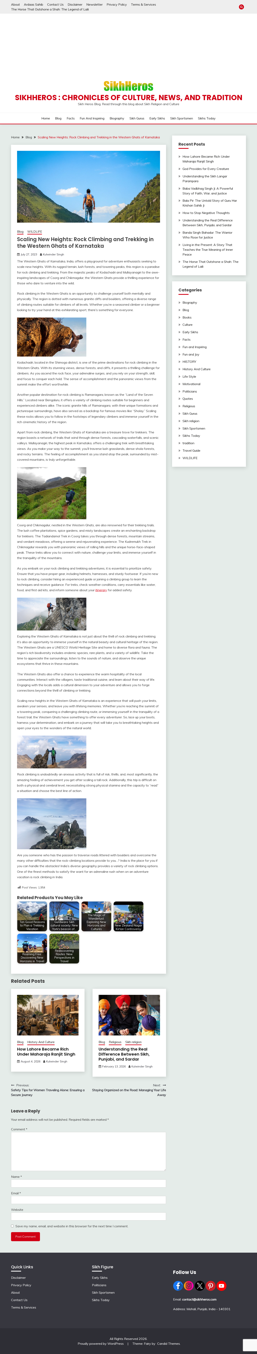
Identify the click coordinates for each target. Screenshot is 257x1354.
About (15, 4)
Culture (188, 325)
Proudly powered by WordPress (101, 1344)
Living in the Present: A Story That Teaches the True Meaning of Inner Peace (208, 249)
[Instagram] (189, 1290)
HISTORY (189, 362)
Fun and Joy (191, 354)
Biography (117, 118)
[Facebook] (178, 1290)
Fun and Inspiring (92, 118)
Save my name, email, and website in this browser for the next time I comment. (71, 1226)
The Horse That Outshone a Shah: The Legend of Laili (50, 9)
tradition (188, 443)
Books (187, 317)
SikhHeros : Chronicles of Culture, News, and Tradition (128, 97)
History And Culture (41, 1042)
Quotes (188, 399)
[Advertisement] (128, 44)
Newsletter (94, 4)
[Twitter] (200, 1290)
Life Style (189, 376)
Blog (58, 118)
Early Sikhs (157, 118)
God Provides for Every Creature (206, 169)
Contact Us (55, 4)
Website (17, 1210)
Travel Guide (191, 450)
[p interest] (211, 1290)
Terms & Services (143, 4)
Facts (71, 118)
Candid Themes (168, 1344)
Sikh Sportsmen (181, 118)
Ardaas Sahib (33, 4)
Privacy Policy (117, 4)
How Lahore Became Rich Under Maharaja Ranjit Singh (46, 1051)
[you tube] (221, 1290)
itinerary (101, 590)
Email (16, 1193)
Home (45, 118)
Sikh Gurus (137, 118)
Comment (19, 1129)
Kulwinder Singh (53, 254)
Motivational (191, 384)
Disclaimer (75, 4)
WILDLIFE (34, 231)
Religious (115, 1042)
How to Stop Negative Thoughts (206, 213)
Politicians (190, 391)
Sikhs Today (207, 118)
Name (16, 1177)
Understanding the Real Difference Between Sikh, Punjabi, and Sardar (124, 1054)
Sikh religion (133, 1042)
